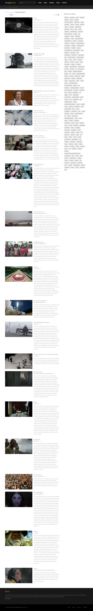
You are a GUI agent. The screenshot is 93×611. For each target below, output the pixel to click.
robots (66, 137)
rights (77, 134)
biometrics (72, 26)
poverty (72, 122)
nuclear (83, 111)
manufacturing (67, 97)
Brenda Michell (37, 570)
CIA (79, 33)
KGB (65, 92)
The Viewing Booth (38, 492)
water (66, 165)
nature (77, 108)
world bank (82, 167)
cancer (80, 29)
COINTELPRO (77, 36)
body (72, 29)
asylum (82, 22)
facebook (66, 66)
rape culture (67, 132)
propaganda (82, 125)
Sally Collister (42, 243)
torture (77, 155)
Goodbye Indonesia (38, 242)
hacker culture (72, 80)
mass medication (75, 97)
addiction (66, 17)
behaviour (82, 24)
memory (66, 99)
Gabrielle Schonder (37, 213)
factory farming (81, 66)
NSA (79, 111)
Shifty (35, 402)
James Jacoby (41, 302)
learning (69, 92)
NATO (74, 108)
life (80, 92)
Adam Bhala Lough (37, 55)
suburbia (66, 146)
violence (76, 160)
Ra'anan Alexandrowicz (38, 494)
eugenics (73, 64)
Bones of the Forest (39, 110)
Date (7, 14)
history (82, 80)
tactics (77, 146)
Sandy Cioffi (36, 440)
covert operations (68, 50)
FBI (75, 69)
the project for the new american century (72, 153)
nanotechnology (68, 108)
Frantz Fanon (36, 137)
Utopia (35, 531)
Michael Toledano (51, 570)
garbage (66, 73)
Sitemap (64, 2)
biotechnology (78, 26)
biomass (66, 26)
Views (15, 14)
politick (66, 120)
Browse (51, 2)
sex (80, 139)
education (67, 62)
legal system (75, 92)
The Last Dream (38, 474)
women (72, 167)
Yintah (35, 568)
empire (77, 62)
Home (6, 7)
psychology (78, 127)
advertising (72, 17)
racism (79, 130)
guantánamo (79, 78)
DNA (65, 57)
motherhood (77, 106)
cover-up (78, 47)
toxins (81, 155)
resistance (73, 134)
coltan (72, 38)
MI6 (80, 99)
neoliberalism (67, 111)
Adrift (35, 18)
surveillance (72, 146)
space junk (71, 144)
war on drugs (73, 162)
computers (67, 43)
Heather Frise (36, 112)
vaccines (71, 160)
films (23, 595)
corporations (67, 47)
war (80, 160)
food (65, 71)
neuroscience (74, 111)
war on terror (79, 162)
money (66, 106)
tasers (66, 148)
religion (77, 132)
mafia (70, 94)
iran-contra (76, 90)
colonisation (67, 38)
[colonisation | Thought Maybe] (10, 2)
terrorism (66, 151)
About (45, 2)
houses (66, 83)
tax (69, 148)
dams (82, 50)
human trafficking (68, 85)
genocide (71, 76)
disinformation (81, 55)
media (82, 97)
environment (67, 64)
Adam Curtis (36, 323)
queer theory (73, 130)
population (77, 120)
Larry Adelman (37, 165)
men (70, 99)
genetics (66, 76)
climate (72, 36)
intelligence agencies (75, 87)
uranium (66, 160)
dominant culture (80, 57)
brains (76, 29)
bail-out (72, 24)
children (75, 33)
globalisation (77, 76)
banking (77, 24)
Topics (58, 2)
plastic (76, 118)
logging (66, 94)
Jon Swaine (44, 213)
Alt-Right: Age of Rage (39, 53)
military (75, 101)
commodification (68, 40)
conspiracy (73, 43)
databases (67, 52)
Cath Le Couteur (37, 19)
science (79, 137)
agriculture (82, 17)
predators (82, 122)
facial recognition (73, 66)
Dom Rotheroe (37, 243)
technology (74, 148)
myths (82, 106)
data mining (72, 52)
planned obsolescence (69, 118)
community (80, 40)
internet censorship (68, 90)
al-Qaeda (66, 19)
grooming (73, 78)
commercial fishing (79, 38)
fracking (69, 71)
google (83, 76)
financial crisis (81, 69)
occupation (67, 113)
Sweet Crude (37, 439)
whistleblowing (76, 165)
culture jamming (76, 50)
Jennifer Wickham (43, 570)
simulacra (67, 141)
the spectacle (67, 155)
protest (72, 127)
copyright (73, 45)
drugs (70, 59)
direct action (74, 55)
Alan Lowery (36, 476)
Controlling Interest (39, 164)
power (77, 122)
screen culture (67, 139)
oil (65, 115)
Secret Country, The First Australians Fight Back (46, 354)
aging (77, 17)
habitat (66, 80)
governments (67, 78)
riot (81, 134)
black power (67, 29)
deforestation (67, 55)
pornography (67, 122)
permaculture (74, 115)
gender (74, 73)
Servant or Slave (38, 372)
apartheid (76, 19)
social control (79, 141)
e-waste (74, 59)
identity (74, 85)
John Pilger (36, 355)
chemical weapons (68, 33)
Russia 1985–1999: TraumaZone (41, 322)
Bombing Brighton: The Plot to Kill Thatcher (44, 91)
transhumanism (73, 158)
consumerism (67, 45)
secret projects (75, 139)
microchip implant (68, 101)
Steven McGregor (49, 373)
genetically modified (81, 73)
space (66, 144)
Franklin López (37, 268)
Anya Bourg (36, 302)
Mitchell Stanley (43, 373)
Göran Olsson (42, 137)
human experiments (73, 83)
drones (66, 59)
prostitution (67, 127)
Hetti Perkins (36, 373)
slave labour (72, 141)
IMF (78, 85)
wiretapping (67, 167)
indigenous (67, 87)
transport (79, 158)
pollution (71, 120)
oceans (72, 113)
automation (67, 24)
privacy (70, 125)
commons (75, 40)
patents (68, 115)
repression (67, 134)
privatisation (76, 125)
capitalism (67, 31)
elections (72, 62)
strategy (80, 144)
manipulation (75, 94)
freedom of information (77, 71)
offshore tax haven (78, 113)
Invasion (36, 267)
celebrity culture (74, 31)
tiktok (73, 155)
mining (78, 104)
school (75, 137)
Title (11, 14)
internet (82, 87)
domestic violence (71, 57)
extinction (78, 64)
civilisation (67, 36)
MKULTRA (82, 104)
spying (76, 144)
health (78, 80)
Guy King (35, 92)
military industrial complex (70, 104)
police (80, 118)
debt (77, 52)
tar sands (82, 146)
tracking (66, 158)
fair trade (66, 69)
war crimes (67, 162)
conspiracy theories (80, 43)
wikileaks (83, 165)
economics (80, 59)
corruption (73, 47)
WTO (65, 169)
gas (70, 73)
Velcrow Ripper (43, 112)
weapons (70, 165)
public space (67, 130)
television (79, 148)
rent (81, 132)
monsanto (71, 106)
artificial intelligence (68, 22)
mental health (75, 99)
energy (81, 62)
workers (77, 167)
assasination (76, 22)
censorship (80, 31)
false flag (71, 69)
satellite (70, 137)
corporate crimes (80, 45)
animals (71, 19)
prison (66, 125)
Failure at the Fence (39, 212)
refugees (72, 132)
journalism (82, 90)
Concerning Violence (39, 135)
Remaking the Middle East (40, 300)
